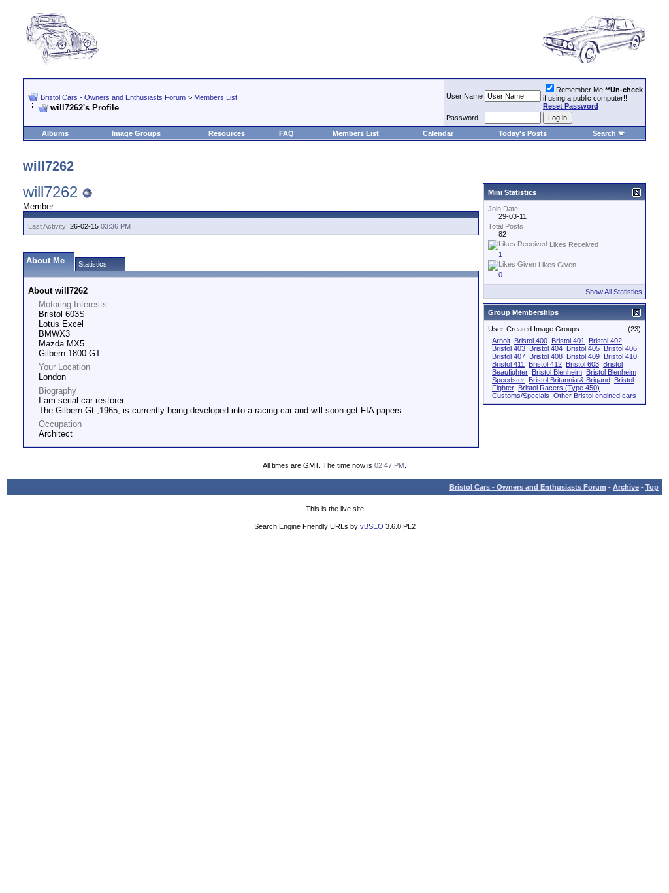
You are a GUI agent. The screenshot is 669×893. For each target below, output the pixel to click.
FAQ (286, 133)
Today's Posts (522, 133)
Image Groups (136, 133)
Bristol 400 (530, 341)
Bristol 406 (620, 348)
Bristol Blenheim (557, 372)
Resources (226, 133)
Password (462, 118)
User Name (464, 96)
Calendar (438, 133)
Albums (55, 133)
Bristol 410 (620, 356)
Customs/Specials (520, 395)
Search (604, 133)
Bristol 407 (508, 356)
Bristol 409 (583, 356)
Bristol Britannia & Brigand (569, 380)
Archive (626, 487)
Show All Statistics (613, 291)
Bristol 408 (546, 356)
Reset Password (570, 106)
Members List (215, 97)
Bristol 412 (545, 364)
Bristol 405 (583, 348)
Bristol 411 (508, 364)
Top (652, 487)
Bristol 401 (568, 341)
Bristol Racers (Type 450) (559, 388)
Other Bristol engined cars (594, 395)
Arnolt (501, 341)
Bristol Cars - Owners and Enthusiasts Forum (113, 97)
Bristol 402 (605, 341)
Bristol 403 (508, 348)
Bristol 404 (546, 348)
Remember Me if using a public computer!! (593, 98)
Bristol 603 (582, 364)
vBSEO (371, 526)
